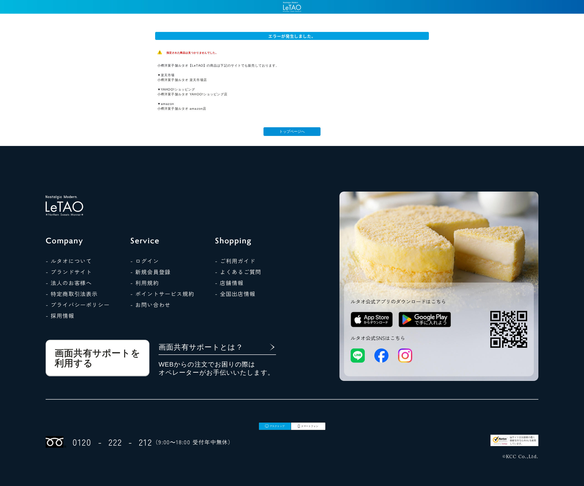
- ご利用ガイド (235, 261)
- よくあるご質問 (238, 272)
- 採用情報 (60, 316)
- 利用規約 (144, 283)
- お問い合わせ (150, 305)
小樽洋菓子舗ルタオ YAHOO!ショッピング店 (192, 94)
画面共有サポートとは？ (201, 347)
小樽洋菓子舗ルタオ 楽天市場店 (182, 80)
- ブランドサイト (69, 272)
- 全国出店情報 (235, 294)
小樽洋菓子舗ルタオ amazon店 (181, 108)
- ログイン (144, 261)
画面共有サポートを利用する (97, 358)
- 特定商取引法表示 (72, 294)
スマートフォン (309, 426)
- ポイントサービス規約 (162, 294)
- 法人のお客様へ (69, 283)
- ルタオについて (69, 261)
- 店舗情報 (229, 283)
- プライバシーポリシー (78, 305)
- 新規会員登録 (150, 272)
